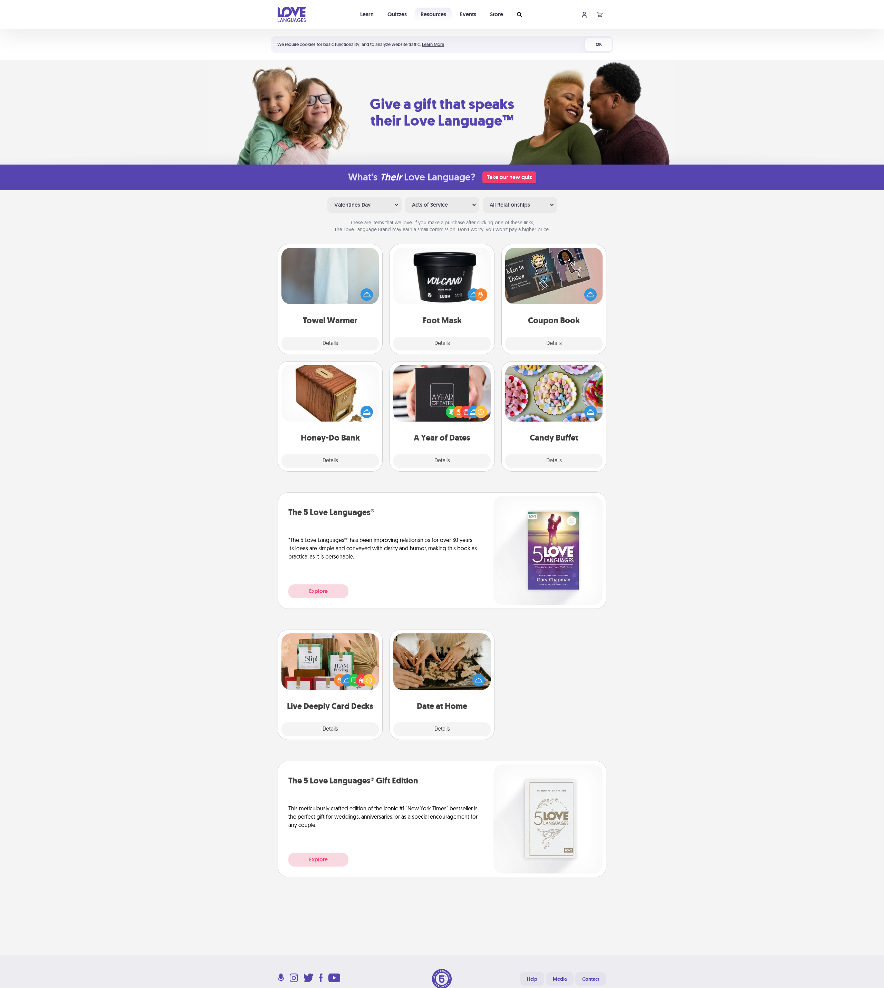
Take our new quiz (509, 177)
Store (496, 14)
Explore (318, 591)
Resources (433, 14)
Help (532, 979)
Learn (367, 14)
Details (330, 343)
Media (560, 979)
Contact (590, 979)
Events (468, 14)
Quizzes (397, 14)
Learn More (433, 44)
